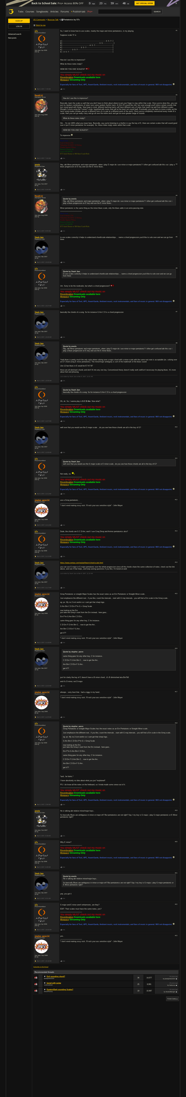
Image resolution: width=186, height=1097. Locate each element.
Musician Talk (53, 20)
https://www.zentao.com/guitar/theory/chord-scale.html (81, 563)
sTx (36, 31)
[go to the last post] (176, 978)
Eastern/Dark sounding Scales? (60, 990)
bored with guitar (54, 983)
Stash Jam (39, 237)
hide (130, 979)
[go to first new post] (45, 976)
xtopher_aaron (41, 500)
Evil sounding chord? (56, 976)
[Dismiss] (176, 3)
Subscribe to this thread (40, 967)
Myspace (64, 80)
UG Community (39, 20)
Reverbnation (66, 77)
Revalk (37, 95)
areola (37, 165)
